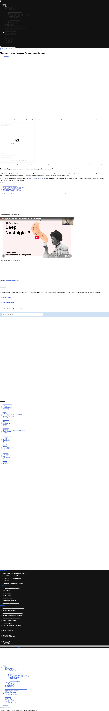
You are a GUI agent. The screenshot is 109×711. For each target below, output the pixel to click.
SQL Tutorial (5, 458)
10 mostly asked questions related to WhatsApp (12, 188)
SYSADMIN (5, 459)
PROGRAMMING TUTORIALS (12, 8)
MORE (4, 32)
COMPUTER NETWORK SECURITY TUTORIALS (16, 28)
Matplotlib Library (6, 446)
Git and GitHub (6, 428)
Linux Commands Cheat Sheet (9, 600)
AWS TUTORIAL (9, 30)
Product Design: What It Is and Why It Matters (13, 583)
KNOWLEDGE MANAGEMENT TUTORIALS (18, 14)
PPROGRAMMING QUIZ (10, 24)
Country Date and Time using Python (11, 627)
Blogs (4, 405)
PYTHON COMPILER (7, 644)
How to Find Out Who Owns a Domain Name (12, 190)
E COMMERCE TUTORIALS (11, 29)
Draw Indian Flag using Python (9, 610)
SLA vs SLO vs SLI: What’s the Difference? (12, 578)
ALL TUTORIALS (9, 7)
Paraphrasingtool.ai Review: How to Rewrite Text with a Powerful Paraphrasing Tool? (20, 184)
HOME (4, 4)
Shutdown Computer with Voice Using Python (12, 615)
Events (4, 426)
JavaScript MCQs (6, 440)
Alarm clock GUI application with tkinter (11, 618)
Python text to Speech (7, 623)
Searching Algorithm (7, 455)
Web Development (6, 463)
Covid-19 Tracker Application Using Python (12, 625)
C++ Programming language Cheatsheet (11, 588)
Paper (4, 449)
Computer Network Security (8, 416)
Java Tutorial (5, 437)
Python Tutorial (6, 454)
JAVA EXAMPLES (14, 18)
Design (4, 421)
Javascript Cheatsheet (7, 598)
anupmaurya (6, 56)
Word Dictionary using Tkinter (9, 620)
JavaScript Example (6, 439)
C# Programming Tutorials (8, 408)
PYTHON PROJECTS (12, 22)
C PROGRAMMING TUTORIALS (15, 12)
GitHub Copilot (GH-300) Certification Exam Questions (14, 573)
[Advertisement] (54, 65)
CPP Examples (5, 417)
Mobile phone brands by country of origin (11, 189)
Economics (5, 424)
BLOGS (4, 5)
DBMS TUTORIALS (9, 25)
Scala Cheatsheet (6, 590)
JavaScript (5, 438)
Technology (5, 462)
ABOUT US (5, 43)
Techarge (19, 647)
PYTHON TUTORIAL (12, 13)
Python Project (5, 453)
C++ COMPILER (6, 641)
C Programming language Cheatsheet (11, 603)
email (41, 178)
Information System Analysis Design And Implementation (14, 430)
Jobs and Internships (7, 441)
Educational (4, 48)
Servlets (4, 456)
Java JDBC (5, 434)
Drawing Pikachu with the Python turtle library (13, 613)
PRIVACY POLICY (7, 635)
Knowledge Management (8, 444)
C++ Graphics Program (7, 409)
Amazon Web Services (7, 404)
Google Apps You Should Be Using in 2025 (11, 308)
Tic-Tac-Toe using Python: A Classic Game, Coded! (13, 608)
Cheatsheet (5, 413)
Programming (5, 450)
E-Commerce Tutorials (7, 423)
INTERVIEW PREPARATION (11, 34)
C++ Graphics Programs (15, 20)
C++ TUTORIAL (11, 10)
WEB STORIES (8, 42)
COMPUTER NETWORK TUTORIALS (13, 26)
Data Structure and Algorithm (8, 418)
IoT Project (5, 432)
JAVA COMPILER (6, 643)
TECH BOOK (8, 36)
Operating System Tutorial (8, 447)
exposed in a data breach (33, 178)
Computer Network (6, 415)
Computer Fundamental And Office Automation (12, 414)
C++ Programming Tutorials (8, 410)
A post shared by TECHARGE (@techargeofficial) (17, 160)
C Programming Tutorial (7, 407)
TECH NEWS (8, 37)
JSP (3, 442)
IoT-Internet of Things (7, 433)
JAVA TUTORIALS (12, 9)
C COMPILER (6, 642)
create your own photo (17, 260)
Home (1, 48)
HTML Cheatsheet (7, 593)
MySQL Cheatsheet (7, 595)
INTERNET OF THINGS (10, 31)
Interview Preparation (7, 431)
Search (13, 47)
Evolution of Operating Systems (9, 580)
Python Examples (6, 451)
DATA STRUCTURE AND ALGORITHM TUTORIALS (19, 15)
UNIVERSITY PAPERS (10, 39)
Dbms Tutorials (6, 420)
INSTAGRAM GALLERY (10, 38)
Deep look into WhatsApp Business (10, 186)
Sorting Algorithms (6, 457)
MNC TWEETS (8, 40)
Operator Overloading (7, 448)
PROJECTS (7, 21)
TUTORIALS (5, 6)
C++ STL (4, 412)
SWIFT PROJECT (11, 23)
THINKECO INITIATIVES (10, 41)
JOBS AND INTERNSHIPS (11, 33)
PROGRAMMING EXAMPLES (14, 16)
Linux (4, 445)
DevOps (4, 422)
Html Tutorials (5, 429)
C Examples (5, 406)
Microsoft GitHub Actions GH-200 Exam (11, 575)
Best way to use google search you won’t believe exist (13, 187)
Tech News (5, 461)
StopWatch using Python (8, 630)
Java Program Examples (7, 436)
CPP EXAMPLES (14, 17)
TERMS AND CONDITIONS (9, 636)
